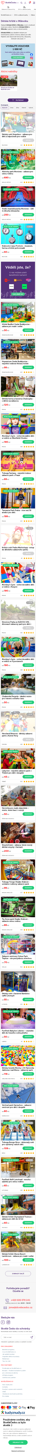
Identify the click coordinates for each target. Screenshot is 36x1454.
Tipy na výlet (6, 1361)
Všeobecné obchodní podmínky (12, 1394)
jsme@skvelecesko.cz (20, 1307)
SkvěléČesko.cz (6, 15)
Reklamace (5, 1359)
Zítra (17, 107)
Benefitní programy (8, 1349)
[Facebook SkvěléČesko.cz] (3, 1322)
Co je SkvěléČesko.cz (9, 1352)
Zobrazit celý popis (17, 39)
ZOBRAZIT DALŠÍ (18, 1273)
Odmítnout (18, 1447)
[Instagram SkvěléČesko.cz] (8, 1322)
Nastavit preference (18, 1451)
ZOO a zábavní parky (24, 9)
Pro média (5, 1396)
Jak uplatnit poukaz (8, 1354)
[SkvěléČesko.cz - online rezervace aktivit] (10, 3)
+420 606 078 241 (20, 1300)
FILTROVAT (20, 100)
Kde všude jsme (7, 1384)
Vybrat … (31, 107)
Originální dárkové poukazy (10, 1356)
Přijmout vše (18, 1442)
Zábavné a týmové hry (8, 9)
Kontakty (5, 1387)
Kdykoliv (5, 107)
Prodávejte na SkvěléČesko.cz (11, 1368)
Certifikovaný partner (9, 1377)
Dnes (11, 107)
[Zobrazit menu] (34, 3)
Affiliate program (7, 1375)
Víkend (24, 107)
